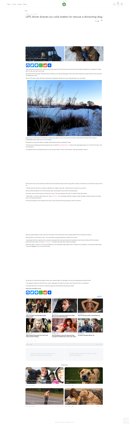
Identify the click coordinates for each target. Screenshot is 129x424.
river (31, 341)
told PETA (54, 196)
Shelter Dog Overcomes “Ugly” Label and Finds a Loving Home (82, 381)
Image (19, 4)
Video (14, 4)
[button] (97, 21)
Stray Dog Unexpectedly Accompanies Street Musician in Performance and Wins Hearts (42, 354)
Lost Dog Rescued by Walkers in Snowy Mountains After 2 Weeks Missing (44, 381)
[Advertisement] (64, 34)
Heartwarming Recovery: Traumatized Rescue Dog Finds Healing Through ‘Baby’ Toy (82, 402)
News (9, 4)
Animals (27, 14)
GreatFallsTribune (63, 145)
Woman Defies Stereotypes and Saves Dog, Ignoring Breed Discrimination (44, 402)
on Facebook (47, 242)
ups (35, 341)
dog (27, 341)
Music (25, 4)
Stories (35, 14)
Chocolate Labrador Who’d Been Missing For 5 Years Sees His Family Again (83, 354)
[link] (101, 21)
